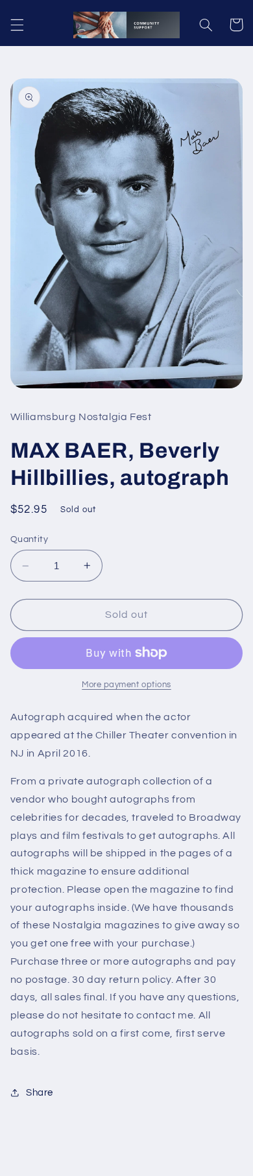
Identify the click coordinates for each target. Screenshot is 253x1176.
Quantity (29, 539)
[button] (17, 25)
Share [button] (39, 1093)
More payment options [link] (126, 685)
